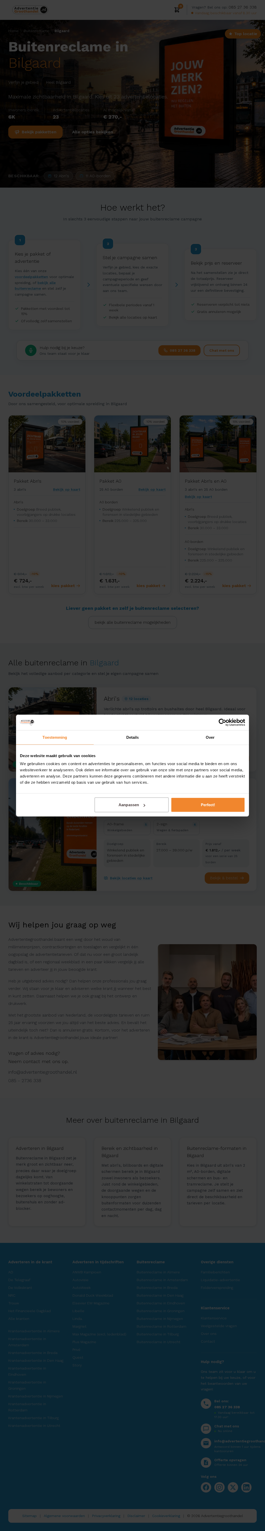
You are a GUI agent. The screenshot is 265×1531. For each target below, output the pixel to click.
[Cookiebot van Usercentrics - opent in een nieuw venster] (222, 722)
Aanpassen (129, 805)
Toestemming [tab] (54, 737)
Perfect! (208, 805)
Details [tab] (132, 737)
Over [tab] (210, 737)
